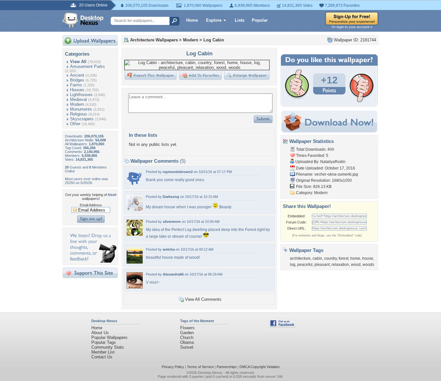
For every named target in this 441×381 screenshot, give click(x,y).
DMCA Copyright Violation (260, 367)
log (292, 264)
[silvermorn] (135, 234)
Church (186, 337)
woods (368, 264)
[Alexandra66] (135, 287)
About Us (100, 332)
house (367, 258)
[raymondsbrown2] (135, 184)
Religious (78, 114)
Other (75, 123)
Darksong (171, 197)
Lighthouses (81, 94)
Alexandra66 (173, 274)
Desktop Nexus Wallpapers (83, 20)
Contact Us (101, 356)
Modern (77, 104)
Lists (239, 20)
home (355, 258)
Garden (187, 332)
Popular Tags (103, 342)
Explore (213, 20)
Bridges (77, 80)
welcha (169, 249)
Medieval (78, 99)
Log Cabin (213, 40)
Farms (76, 84)
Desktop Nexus (210, 373)
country (330, 258)
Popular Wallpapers (109, 337)
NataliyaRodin (332, 161)
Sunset (186, 347)
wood (356, 264)
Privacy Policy (173, 367)
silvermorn (172, 221)
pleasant (322, 264)
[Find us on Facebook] (282, 325)
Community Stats (107, 347)
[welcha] (135, 262)
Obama (187, 342)
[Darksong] (135, 209)
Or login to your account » (352, 27)
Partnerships (227, 367)
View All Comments (203, 299)
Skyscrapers (82, 118)
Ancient (77, 75)
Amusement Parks (87, 66)
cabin (317, 258)
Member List (103, 352)
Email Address (91, 205)
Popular (260, 20)
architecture (300, 258)
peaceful (305, 264)
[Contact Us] (92, 261)
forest (343, 258)
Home (192, 20)
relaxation (340, 264)
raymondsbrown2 (178, 172)
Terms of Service (200, 367)
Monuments (81, 109)
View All (78, 61)
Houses (77, 89)
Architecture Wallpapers (154, 40)
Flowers (187, 327)
